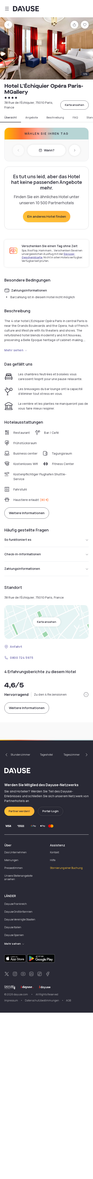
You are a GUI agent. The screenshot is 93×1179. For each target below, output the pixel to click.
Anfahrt (16, 647)
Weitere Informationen (27, 513)
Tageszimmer (72, 754)
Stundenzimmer (20, 754)
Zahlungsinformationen (22, 569)
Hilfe (52, 860)
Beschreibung (55, 117)
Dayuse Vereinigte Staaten (19, 919)
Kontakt (54, 852)
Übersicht (10, 117)
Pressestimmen (13, 868)
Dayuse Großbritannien (18, 911)
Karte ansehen (74, 105)
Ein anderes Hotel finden (46, 216)
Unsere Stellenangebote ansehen (18, 877)
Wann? (49, 150)
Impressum (11, 1000)
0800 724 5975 (21, 658)
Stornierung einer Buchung (66, 868)
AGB (68, 1000)
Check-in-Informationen (22, 554)
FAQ (75, 117)
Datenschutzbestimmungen (42, 1000)
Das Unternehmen (15, 852)
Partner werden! (19, 811)
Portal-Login (50, 811)
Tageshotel (46, 754)
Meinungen (11, 860)
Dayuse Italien (12, 927)
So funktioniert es (17, 540)
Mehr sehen (14, 350)
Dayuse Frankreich (15, 904)
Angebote (31, 117)
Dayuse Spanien (14, 935)
